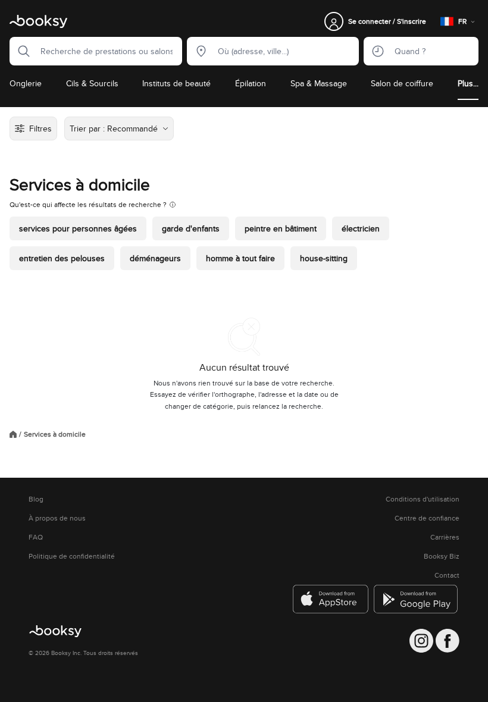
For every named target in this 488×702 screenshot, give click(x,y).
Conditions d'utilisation (422, 499)
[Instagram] (421, 641)
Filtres (40, 128)
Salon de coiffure (402, 83)
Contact (446, 575)
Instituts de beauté (176, 83)
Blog (36, 499)
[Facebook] (447, 641)
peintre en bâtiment (281, 228)
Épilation (250, 83)
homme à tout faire (240, 258)
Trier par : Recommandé (114, 128)
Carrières (444, 537)
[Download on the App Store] (331, 599)
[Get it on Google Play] (416, 599)
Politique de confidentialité (72, 556)
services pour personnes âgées (78, 228)
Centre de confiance (427, 518)
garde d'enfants (191, 228)
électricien (361, 228)
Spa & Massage (318, 83)
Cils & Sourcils (92, 83)
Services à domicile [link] (55, 434)
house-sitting (324, 258)
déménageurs (155, 258)
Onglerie (26, 83)
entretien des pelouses (62, 258)
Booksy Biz (441, 556)
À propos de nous (57, 518)
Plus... (468, 83)
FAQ (36, 537)
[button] (20, 51)
